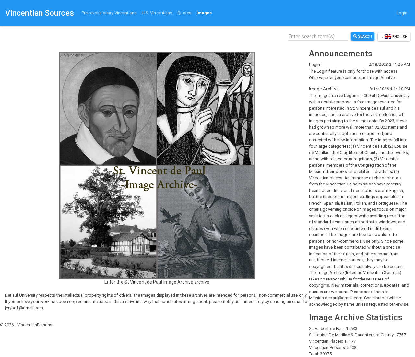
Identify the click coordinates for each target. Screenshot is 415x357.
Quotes (184, 12)
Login (402, 12)
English (399, 36)
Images (204, 12)
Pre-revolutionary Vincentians (109, 12)
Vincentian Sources (39, 13)
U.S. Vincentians (157, 12)
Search (364, 36)
